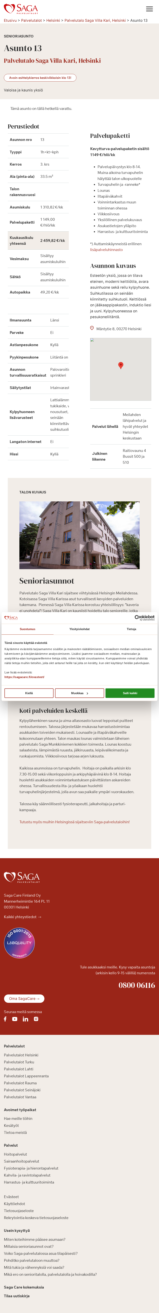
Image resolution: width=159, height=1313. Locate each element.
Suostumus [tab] (27, 629)
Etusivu (10, 20)
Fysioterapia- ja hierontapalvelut (31, 1168)
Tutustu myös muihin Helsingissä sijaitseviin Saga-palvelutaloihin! (74, 822)
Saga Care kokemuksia (24, 1287)
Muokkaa (77, 693)
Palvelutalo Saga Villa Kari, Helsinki (95, 20)
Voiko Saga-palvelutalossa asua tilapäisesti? (41, 1253)
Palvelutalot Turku (19, 1062)
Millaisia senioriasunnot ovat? (29, 1246)
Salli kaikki (130, 693)
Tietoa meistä (15, 1132)
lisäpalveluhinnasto (106, 249)
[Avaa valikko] (149, 9)
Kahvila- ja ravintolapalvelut (27, 1175)
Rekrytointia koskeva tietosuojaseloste (36, 1217)
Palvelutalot (31, 20)
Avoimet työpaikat (20, 1109)
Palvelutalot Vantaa (20, 1097)
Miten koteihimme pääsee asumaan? (35, 1239)
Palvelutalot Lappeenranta (26, 1076)
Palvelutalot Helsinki (21, 1055)
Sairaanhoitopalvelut (21, 1161)
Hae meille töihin (18, 1118)
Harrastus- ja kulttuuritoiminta (29, 1182)
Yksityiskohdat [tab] (79, 629)
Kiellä (29, 693)
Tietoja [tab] (131, 629)
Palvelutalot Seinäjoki (22, 1090)
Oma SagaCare (22, 998)
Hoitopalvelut (15, 1154)
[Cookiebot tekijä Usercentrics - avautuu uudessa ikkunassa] (138, 618)
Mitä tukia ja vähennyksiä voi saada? (34, 1267)
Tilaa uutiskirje (17, 1296)
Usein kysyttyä (17, 1230)
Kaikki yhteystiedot (20, 916)
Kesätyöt (11, 1125)
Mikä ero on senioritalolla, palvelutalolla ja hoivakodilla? (50, 1274)
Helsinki (53, 20)
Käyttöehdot (14, 1203)
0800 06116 (137, 985)
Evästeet (11, 1196)
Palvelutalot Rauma (20, 1083)
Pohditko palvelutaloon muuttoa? (32, 1260)
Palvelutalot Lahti (18, 1069)
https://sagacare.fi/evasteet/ (24, 677)
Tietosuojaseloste (19, 1210)
